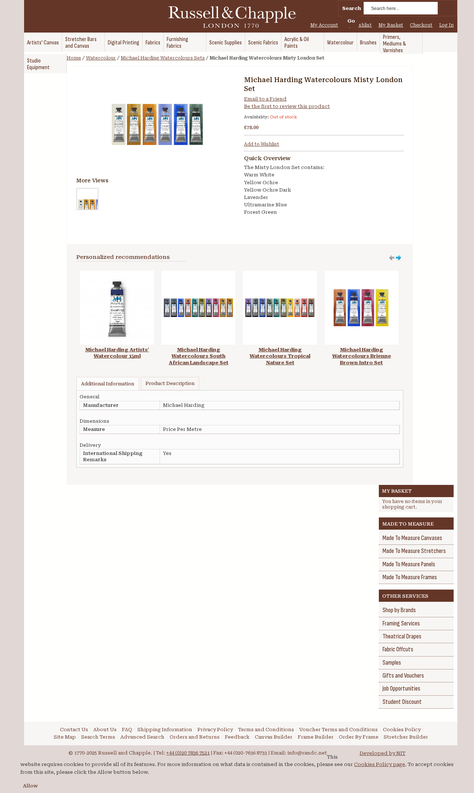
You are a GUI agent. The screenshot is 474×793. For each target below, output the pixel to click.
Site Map (65, 737)
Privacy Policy (215, 729)
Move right (392, 258)
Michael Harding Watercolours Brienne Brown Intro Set (361, 356)
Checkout (421, 25)
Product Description (170, 383)
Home (74, 58)
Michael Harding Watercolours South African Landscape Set (198, 356)
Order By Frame (358, 737)
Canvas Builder (274, 737)
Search (351, 8)
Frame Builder (316, 737)
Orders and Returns (195, 737)
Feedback (237, 737)
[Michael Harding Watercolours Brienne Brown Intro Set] (361, 274)
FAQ (127, 729)
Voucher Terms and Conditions (338, 729)
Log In (446, 25)
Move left (398, 258)
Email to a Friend (265, 99)
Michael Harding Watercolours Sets (163, 58)
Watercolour (101, 58)
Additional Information (107, 384)
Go (351, 21)
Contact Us (74, 729)
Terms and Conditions (266, 729)
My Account (324, 25)
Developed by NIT (382, 753)
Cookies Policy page (379, 764)
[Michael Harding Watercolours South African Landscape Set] (198, 274)
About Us (105, 729)
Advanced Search (142, 737)
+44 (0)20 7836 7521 (188, 753)
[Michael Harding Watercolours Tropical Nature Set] (280, 274)
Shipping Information (164, 729)
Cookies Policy (402, 729)
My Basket (390, 25)
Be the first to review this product (287, 106)
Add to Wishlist (261, 144)
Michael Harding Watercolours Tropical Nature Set (280, 356)
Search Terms (98, 737)
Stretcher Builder (406, 737)
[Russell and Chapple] (238, 17)
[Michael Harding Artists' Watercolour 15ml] (117, 274)
